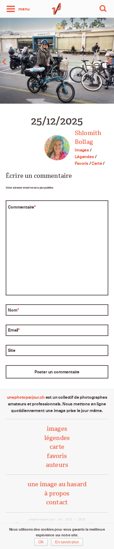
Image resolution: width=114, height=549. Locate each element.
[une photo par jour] (57, 9)
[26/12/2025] (85, 62)
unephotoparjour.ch (26, 397)
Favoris (81, 163)
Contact (57, 502)
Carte (97, 163)
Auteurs (57, 465)
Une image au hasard (57, 484)
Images (82, 149)
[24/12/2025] (28, 62)
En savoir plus (67, 542)
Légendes (84, 156)
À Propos (56, 493)
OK (41, 542)
